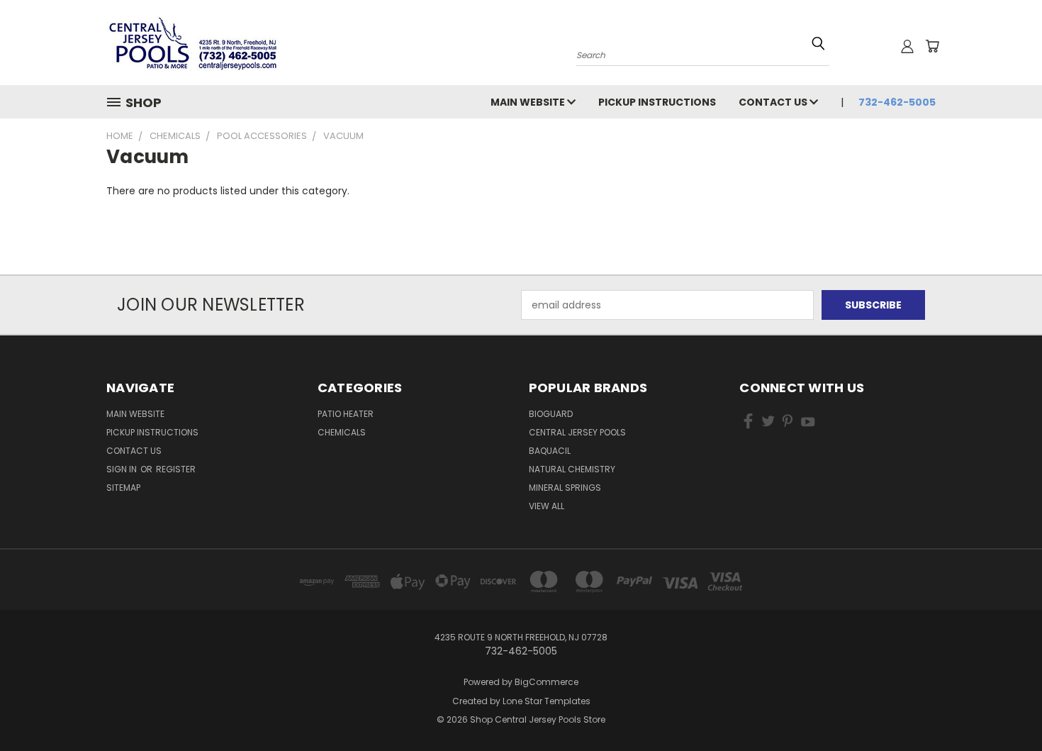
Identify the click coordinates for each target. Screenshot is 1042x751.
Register (176, 469)
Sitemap (123, 488)
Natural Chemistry (572, 469)
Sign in (122, 469)
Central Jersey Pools (577, 432)
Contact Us (774, 102)
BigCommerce (546, 682)
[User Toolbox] (907, 46)
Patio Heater (346, 414)
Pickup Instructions (657, 102)
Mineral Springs (565, 488)
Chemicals (342, 432)
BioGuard (551, 414)
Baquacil (550, 451)
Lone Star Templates (546, 701)
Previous (1004, 706)
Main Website (529, 102)
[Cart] (932, 46)
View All (546, 506)
